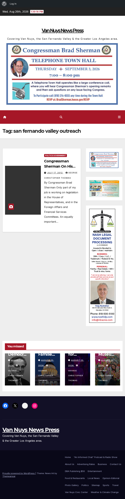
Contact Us (115, 464)
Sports (106, 485)
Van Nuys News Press (62, 31)
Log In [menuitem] (13, 3)
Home (68, 457)
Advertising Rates (86, 464)
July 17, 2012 (55, 172)
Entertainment (95, 471)
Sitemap (96, 485)
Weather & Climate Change (105, 492)
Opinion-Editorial (111, 478)
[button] (61, 117)
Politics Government (55, 156)
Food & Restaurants (75, 478)
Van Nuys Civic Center (76, 492)
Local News (94, 478)
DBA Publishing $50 (75, 471)
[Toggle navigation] (119, 117)
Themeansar (8, 476)
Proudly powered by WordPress (18, 473)
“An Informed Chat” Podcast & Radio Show (95, 457)
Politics (85, 485)
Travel (115, 485)
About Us (69, 464)
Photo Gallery (72, 485)
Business (102, 464)
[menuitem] (4, 3)
